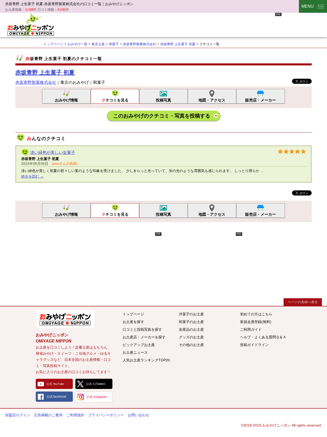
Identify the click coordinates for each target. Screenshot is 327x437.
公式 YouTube (55, 383)
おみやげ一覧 (77, 44)
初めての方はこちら (256, 314)
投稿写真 (163, 100)
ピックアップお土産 (139, 345)
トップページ (53, 44)
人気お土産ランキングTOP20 (146, 360)
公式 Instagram (96, 397)
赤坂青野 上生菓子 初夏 (177, 44)
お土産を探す (133, 322)
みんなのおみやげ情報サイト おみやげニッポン (65, 319)
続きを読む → (32, 176)
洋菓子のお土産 (191, 314)
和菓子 (114, 44)
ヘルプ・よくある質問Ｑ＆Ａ (263, 337)
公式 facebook (56, 396)
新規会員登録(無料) (255, 322)
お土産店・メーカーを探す (144, 337)
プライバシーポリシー (106, 415)
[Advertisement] (189, 24)
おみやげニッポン (30, 24)
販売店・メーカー (260, 100)
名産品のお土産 (191, 329)
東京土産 (98, 44)
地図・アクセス (211, 100)
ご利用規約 (75, 415)
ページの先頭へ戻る (303, 302)
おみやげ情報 (66, 100)
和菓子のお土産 (191, 322)
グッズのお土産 (191, 337)
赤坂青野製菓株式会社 (139, 44)
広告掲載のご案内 (48, 415)
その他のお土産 (191, 345)
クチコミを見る (115, 100)
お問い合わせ (138, 415)
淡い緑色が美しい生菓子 (52, 152)
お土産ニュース (135, 352)
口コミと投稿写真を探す (142, 329)
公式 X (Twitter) (95, 383)
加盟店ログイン (17, 415)
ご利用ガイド (251, 329)
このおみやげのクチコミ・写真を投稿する (161, 116)
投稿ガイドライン (254, 345)
